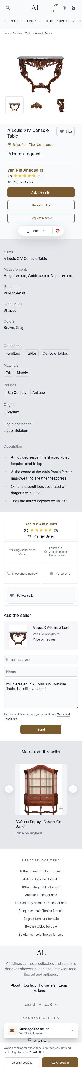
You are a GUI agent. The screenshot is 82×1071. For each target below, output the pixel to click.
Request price (41, 205)
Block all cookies (22, 1062)
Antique (38, 392)
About (15, 985)
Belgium (12, 411)
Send (41, 729)
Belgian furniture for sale (41, 918)
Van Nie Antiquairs (25, 170)
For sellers (47, 985)
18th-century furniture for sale (41, 871)
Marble (22, 372)
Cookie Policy (38, 1052)
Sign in (54, 7)
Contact (30, 985)
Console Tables (55, 353)
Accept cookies (60, 1062)
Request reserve (41, 218)
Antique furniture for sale (41, 879)
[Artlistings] (37, 7)
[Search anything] (8, 8)
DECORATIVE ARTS (60, 21)
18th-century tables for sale (41, 887)
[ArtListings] (41, 952)
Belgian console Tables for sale (41, 934)
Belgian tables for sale (41, 926)
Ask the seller (41, 192)
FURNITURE (13, 21)
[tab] (14, 105)
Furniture (18, 33)
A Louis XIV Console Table (51, 627)
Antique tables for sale (41, 894)
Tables (29, 33)
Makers (39, 990)
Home (7, 33)
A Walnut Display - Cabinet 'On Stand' (38, 824)
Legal (63, 985)
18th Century (16, 392)
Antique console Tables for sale (41, 910)
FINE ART (34, 21)
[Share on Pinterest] (58, 230)
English (30, 1004)
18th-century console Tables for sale (41, 902)
